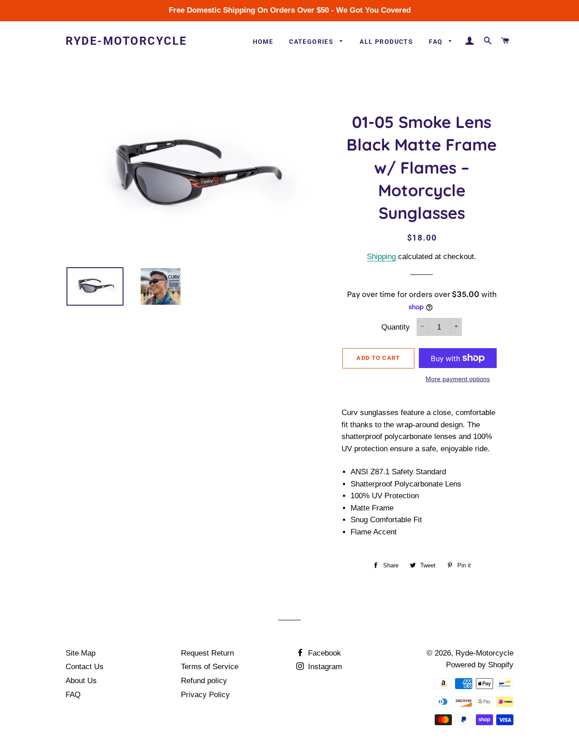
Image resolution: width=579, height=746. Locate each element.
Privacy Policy (205, 694)
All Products (386, 41)
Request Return (207, 653)
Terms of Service (209, 666)
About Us (81, 680)
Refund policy (204, 680)
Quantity (395, 327)
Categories (312, 41)
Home (263, 41)
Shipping (381, 256)
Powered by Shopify (479, 665)
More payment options (458, 378)
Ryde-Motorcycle (126, 40)
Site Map (80, 653)
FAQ (437, 41)
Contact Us (85, 666)
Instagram (324, 666)
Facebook (323, 653)
